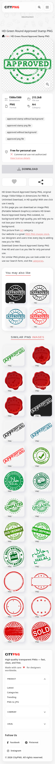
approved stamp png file (19, 125)
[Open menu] (47, 7)
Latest (10, 687)
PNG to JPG (13, 702)
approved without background (21, 132)
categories (38, 260)
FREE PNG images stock (37, 234)
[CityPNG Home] (11, 7)
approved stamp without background (25, 119)
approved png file (15, 139)
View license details (20, 158)
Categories (12, 692)
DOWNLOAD (30, 169)
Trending (11, 697)
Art (34, 104)
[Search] (39, 7)
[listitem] (13, 742)
